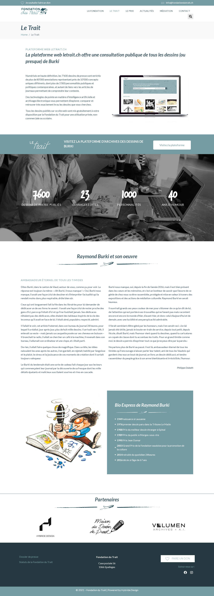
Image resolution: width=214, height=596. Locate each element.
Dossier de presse (28, 556)
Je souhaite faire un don (38, 2)
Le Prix (130, 11)
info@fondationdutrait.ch (179, 2)
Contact (184, 11)
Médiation (166, 11)
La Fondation (95, 11)
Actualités (147, 11)
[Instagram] (191, 572)
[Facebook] (185, 572)
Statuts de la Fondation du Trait (36, 561)
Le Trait (115, 11)
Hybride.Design (129, 589)
